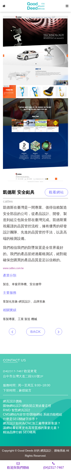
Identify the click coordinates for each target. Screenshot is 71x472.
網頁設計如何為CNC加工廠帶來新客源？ (32, 423)
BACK (35, 332)
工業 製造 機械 (27, 319)
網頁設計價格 (12, 401)
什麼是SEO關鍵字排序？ (20, 419)
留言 (28, 390)
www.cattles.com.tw (13, 268)
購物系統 (59, 450)
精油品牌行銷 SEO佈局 (19, 432)
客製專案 (9, 319)
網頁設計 (45, 450)
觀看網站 (56, 192)
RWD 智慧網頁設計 (16, 410)
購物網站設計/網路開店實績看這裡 (27, 405)
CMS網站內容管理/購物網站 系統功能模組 (32, 414)
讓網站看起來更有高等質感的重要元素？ (31, 427)
